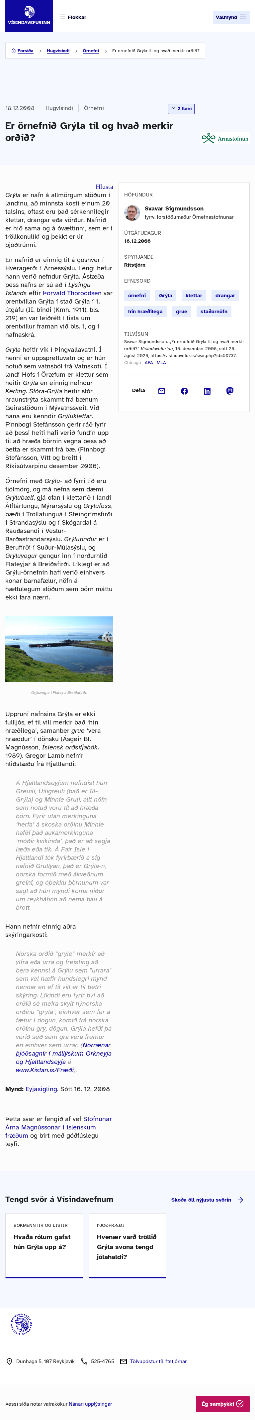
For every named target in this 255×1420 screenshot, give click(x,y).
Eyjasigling (41, 1089)
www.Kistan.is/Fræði (45, 1070)
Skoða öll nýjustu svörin (201, 1200)
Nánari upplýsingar (90, 1404)
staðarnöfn (214, 311)
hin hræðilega (145, 311)
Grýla (165, 295)
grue (181, 311)
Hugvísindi (58, 51)
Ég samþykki (219, 1404)
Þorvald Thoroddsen (72, 293)
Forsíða (26, 51)
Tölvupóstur (158, 1361)
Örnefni (91, 51)
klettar (194, 295)
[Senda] (162, 390)
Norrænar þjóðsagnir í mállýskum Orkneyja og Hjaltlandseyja (64, 1053)
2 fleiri (184, 108)
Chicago (132, 362)
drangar (225, 295)
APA (149, 362)
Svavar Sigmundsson (174, 208)
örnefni (137, 295)
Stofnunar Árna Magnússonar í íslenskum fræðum (58, 1127)
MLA (161, 362)
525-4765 (102, 1361)
